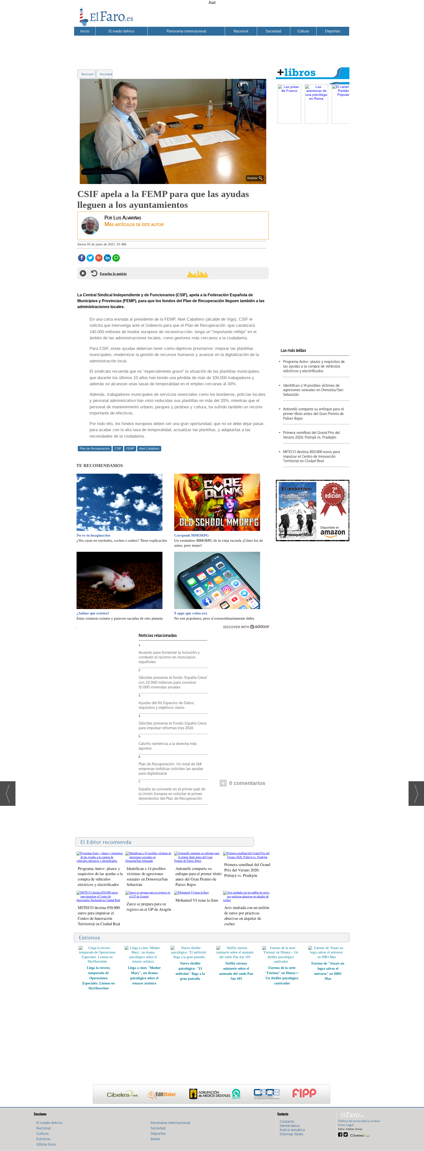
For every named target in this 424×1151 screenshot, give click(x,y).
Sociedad (273, 31)
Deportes (332, 31)
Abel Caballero (149, 448)
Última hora (46, 1144)
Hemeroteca (290, 1125)
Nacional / (88, 74)
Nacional (241, 31)
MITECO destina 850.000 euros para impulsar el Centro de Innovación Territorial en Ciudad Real (99, 915)
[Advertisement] (211, 47)
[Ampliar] (173, 182)
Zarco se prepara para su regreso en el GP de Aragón (149, 906)
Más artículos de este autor (134, 224)
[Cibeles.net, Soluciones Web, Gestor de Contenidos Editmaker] (359, 1134)
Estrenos (43, 1139)
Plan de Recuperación (95, 448)
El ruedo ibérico (121, 31)
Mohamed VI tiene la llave (196, 900)
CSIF (118, 448)
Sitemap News (291, 1134)
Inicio (84, 31)
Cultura (303, 31)
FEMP (130, 448)
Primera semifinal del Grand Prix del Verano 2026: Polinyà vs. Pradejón (247, 870)
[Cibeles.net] (211, 1094)
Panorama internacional (186, 31)
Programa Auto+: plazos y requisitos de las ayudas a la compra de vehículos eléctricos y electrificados (100, 876)
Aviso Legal (346, 1125)
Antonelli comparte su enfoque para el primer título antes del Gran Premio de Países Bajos (198, 876)
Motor (155, 1139)
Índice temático (292, 1129)
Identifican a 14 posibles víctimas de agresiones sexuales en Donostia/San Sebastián (147, 876)
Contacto (287, 1121)
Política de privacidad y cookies (359, 1121)
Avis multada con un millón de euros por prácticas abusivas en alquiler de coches (246, 915)
